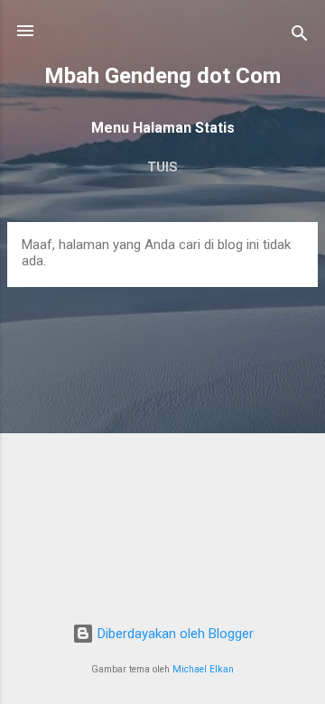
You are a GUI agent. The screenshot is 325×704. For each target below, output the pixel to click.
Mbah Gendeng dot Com (162, 75)
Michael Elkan (203, 669)
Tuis (162, 167)
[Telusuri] (300, 36)
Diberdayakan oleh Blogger (174, 633)
